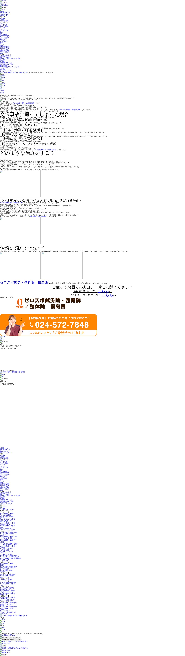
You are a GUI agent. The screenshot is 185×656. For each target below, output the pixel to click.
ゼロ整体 (2, 18)
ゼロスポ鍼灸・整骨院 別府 (8, 603)
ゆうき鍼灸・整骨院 (6, 538)
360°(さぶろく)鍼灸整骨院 (8, 574)
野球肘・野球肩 (4, 52)
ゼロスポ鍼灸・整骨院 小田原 (7, 541)
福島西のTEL (4, 14)
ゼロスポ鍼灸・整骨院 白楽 (8, 536)
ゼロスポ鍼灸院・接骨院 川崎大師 (7, 546)
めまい (2, 31)
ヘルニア (2, 29)
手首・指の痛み (4, 37)
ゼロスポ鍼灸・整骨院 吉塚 (8, 607)
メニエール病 (4, 30)
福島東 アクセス (5, 13)
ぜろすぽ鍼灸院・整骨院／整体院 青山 (7, 598)
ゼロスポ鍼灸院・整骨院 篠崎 (7, 526)
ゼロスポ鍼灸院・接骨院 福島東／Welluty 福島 (7, 591)
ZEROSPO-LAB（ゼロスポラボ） (5, 560)
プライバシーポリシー (7, 71)
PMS (1, 23)
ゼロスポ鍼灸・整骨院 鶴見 (8, 539)
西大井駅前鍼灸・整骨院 (7, 519)
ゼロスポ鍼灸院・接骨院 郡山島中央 (7, 594)
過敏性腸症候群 (4, 50)
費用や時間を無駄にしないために (10, 67)
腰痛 (1, 45)
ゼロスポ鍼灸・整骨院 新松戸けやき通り (7, 576)
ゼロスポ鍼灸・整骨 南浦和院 (6, 571)
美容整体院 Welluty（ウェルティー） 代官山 (7, 529)
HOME (2, 90)
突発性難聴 (3, 41)
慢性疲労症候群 (4, 35)
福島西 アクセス (5, 11)
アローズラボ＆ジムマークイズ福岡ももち (8, 611)
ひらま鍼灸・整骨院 (6, 554)
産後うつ (2, 40)
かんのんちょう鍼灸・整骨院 (9, 543)
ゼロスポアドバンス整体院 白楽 (9, 557)
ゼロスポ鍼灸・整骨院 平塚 (8, 555)
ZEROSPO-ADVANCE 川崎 (6, 552)
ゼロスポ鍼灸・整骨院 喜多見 (7, 517)
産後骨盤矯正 (4, 21)
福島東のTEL (4, 15)
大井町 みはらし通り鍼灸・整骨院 (6, 521)
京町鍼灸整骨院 (4, 550)
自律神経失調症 (4, 46)
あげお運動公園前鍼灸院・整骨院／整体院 (8, 568)
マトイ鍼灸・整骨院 (6, 548)
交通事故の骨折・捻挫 (7, 64)
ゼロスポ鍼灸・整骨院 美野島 (7, 608)
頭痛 (1, 53)
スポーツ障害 (4, 26)
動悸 (1, 33)
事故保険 (2, 60)
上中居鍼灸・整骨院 (6, 580)
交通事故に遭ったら (6, 63)
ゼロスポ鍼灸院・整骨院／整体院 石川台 (7, 523)
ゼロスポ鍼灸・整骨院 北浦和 (7, 564)
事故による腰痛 (4, 57)
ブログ (2, 68)
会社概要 (2, 69)
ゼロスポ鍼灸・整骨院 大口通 (7, 534)
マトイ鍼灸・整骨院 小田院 (8, 544)
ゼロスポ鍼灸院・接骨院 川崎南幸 (10, 558)
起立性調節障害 (4, 48)
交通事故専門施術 (5, 56)
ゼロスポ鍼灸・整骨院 (7, 513)
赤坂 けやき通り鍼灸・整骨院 (7, 604)
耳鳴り (2, 42)
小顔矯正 (2, 19)
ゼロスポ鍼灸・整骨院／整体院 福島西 (7, 588)
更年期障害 (3, 38)
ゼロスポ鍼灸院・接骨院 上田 (7, 584)
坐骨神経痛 (3, 34)
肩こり (2, 44)
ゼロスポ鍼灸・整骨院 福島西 (24, 282)
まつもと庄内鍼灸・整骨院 (8, 582)
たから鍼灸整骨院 (5, 515)
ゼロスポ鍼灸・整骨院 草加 (8, 566)
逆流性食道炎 (4, 49)
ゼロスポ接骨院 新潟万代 (7, 600)
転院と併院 (3, 65)
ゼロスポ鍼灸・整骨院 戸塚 (8, 532)
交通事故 (2, 61)
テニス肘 (2, 27)
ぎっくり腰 (3, 25)
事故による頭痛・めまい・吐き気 (10, 58)
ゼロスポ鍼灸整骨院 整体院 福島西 (23, 103)
